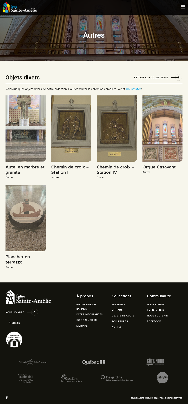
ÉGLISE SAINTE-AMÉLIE (141, 398)
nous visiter (133, 89)
